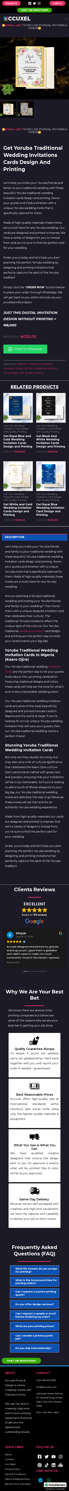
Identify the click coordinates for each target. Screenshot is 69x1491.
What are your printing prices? (35, 1326)
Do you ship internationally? (33, 1348)
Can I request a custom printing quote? (35, 1293)
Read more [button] (13, 962)
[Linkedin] (53, 1465)
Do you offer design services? (34, 1304)
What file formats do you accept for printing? (36, 1270)
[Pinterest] (40, 1465)
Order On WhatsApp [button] (28, 349)
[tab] (34, 1270)
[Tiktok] (46, 1465)
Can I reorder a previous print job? (34, 1337)
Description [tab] (14, 537)
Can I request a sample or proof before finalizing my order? (35, 1315)
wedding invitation (31, 631)
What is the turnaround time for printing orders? (36, 1282)
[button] (66, 18)
